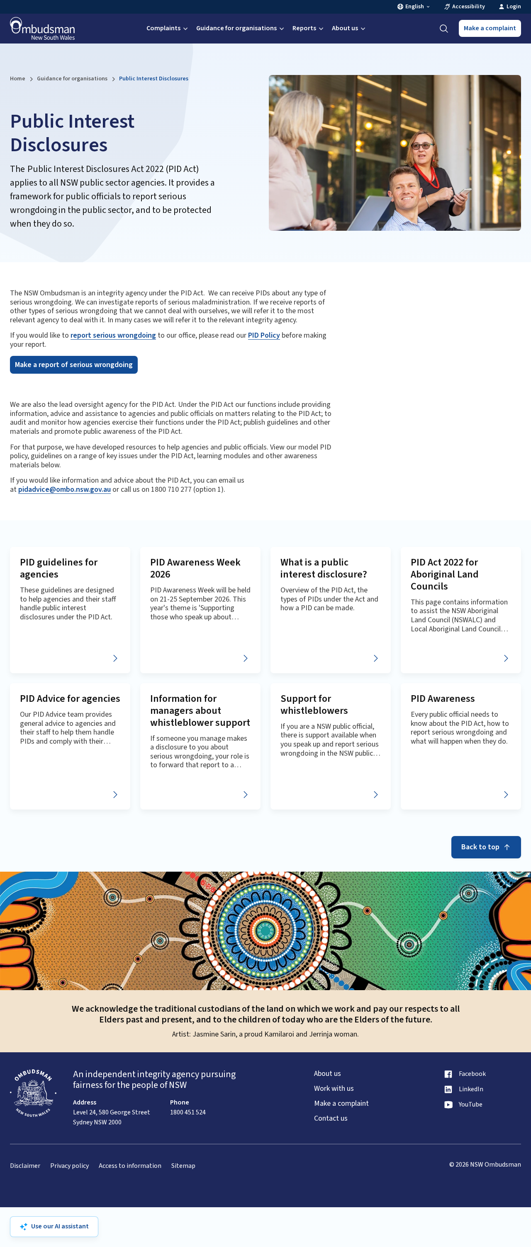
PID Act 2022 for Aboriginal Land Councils (445, 574)
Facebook (472, 1074)
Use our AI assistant (60, 1226)
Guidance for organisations (236, 28)
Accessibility (468, 6)
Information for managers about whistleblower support (200, 710)
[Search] (444, 29)
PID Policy (264, 335)
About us (345, 28)
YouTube (470, 1105)
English (414, 6)
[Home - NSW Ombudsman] (42, 28)
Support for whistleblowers (314, 704)
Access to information (130, 1166)
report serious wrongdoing (113, 335)
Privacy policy (69, 1166)
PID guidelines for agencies (58, 568)
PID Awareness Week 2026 (195, 568)
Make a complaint (490, 28)
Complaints (163, 28)
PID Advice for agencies (70, 698)
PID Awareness (443, 698)
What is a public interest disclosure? (323, 568)
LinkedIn (471, 1089)
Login (514, 6)
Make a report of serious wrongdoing (74, 365)
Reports (304, 28)
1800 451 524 (188, 1112)
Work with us (334, 1088)
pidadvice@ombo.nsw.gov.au (64, 489)
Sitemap (183, 1166)
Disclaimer (25, 1166)
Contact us (331, 1118)
